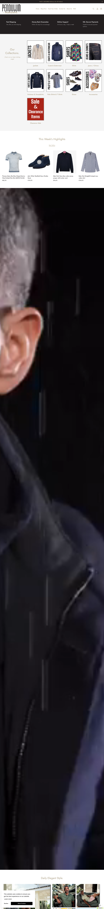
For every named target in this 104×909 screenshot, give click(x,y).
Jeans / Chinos (93, 66)
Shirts (74, 66)
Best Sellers (52, 145)
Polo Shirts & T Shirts (54, 94)
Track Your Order (53, 9)
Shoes (74, 94)
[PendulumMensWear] (11, 8)
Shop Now (44, 9)
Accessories (93, 94)
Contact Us (62, 9)
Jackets (35, 66)
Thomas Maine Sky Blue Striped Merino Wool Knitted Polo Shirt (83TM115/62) (13, 177)
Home (37, 9)
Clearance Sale (35, 123)
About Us (69, 9)
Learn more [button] (8, 899)
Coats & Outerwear (55, 66)
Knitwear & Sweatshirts (36, 94)
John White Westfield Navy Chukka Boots (38, 177)
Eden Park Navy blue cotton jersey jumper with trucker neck (63, 177)
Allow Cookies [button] (22, 903)
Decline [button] (6, 903)
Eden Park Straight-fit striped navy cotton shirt (88, 177)
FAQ (74, 9)
